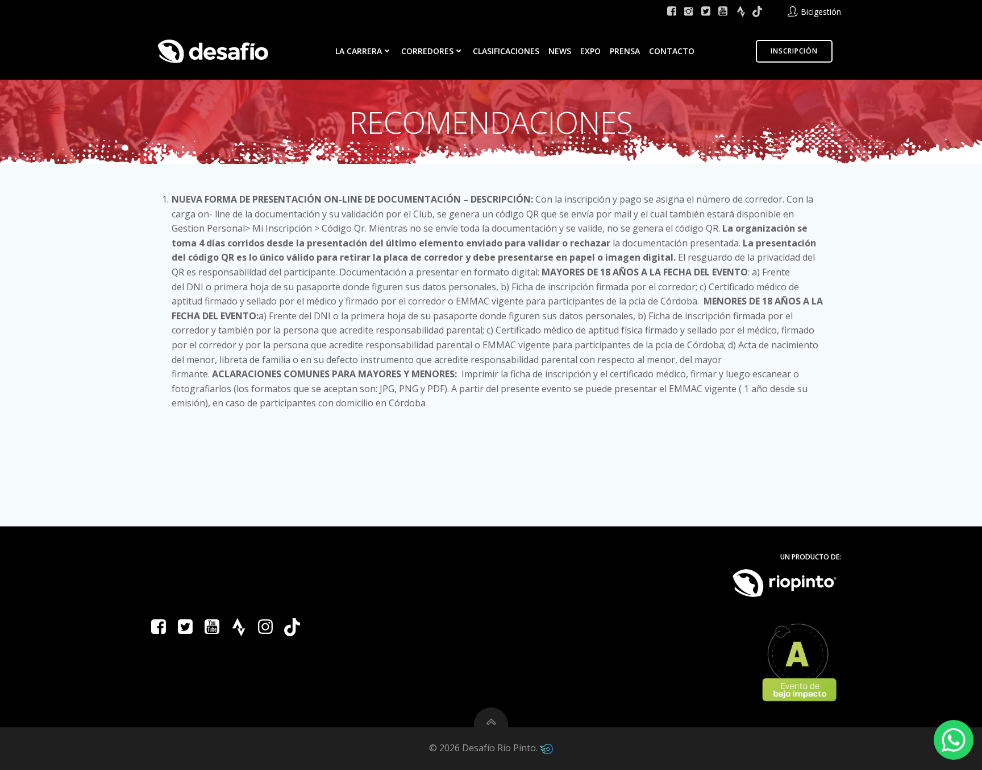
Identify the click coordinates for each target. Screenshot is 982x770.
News (559, 51)
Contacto (671, 51)
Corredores (427, 51)
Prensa (625, 51)
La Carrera (358, 51)
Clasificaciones (506, 51)
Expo (590, 51)
